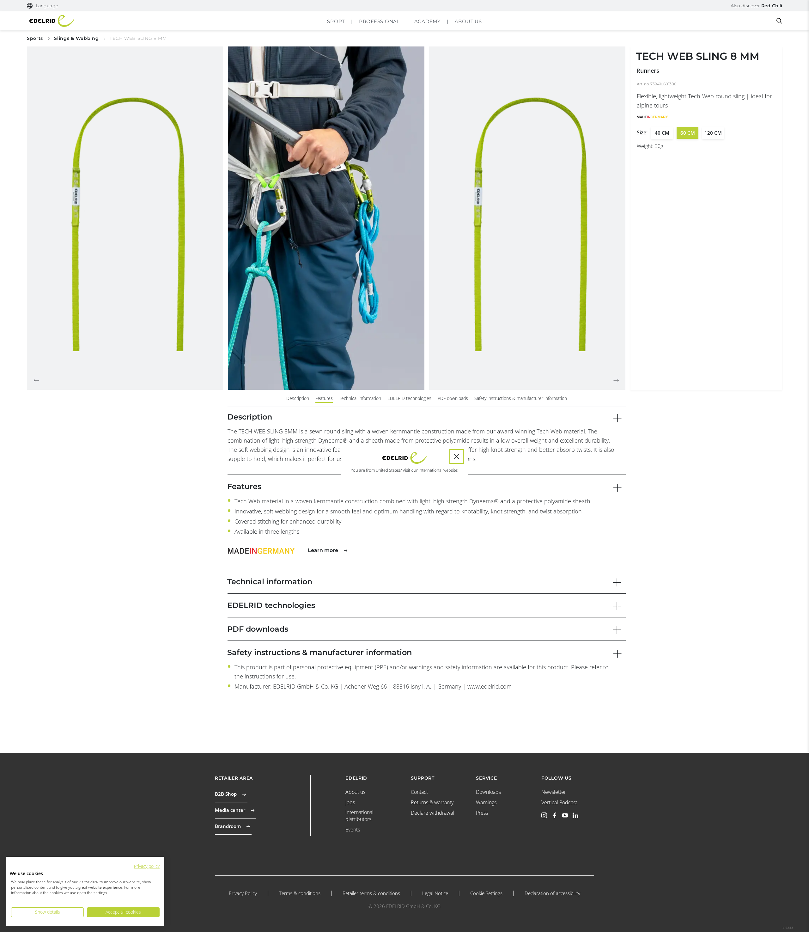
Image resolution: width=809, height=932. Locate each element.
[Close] (456, 456)
